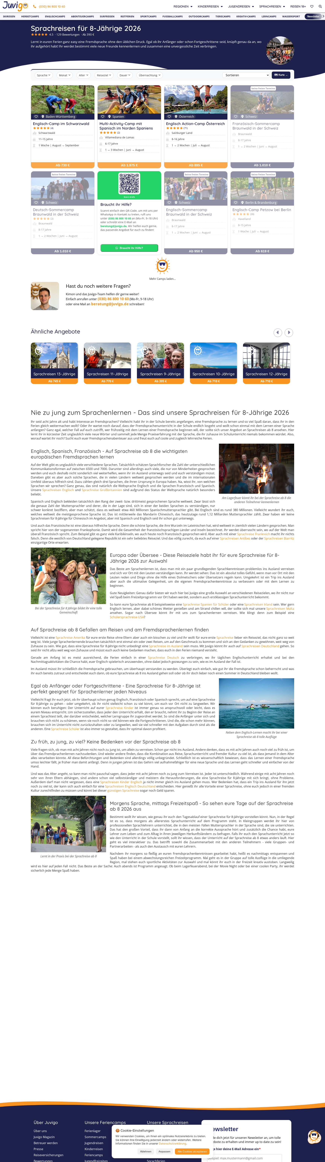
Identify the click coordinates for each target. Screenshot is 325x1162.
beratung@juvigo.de (113, 226)
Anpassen (164, 1151)
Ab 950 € (196, 251)
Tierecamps (223, 16)
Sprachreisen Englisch (58, 490)
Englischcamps (55, 16)
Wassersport (291, 16)
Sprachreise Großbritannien (102, 490)
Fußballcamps (172, 16)
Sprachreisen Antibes (235, 538)
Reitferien (127, 16)
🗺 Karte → (281, 74)
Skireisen (9, 16)
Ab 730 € (63, 165)
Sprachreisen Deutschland (260, 646)
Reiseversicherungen (48, 1155)
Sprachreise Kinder (119, 708)
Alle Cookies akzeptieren (192, 1151)
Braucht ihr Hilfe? (131, 247)
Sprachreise (224, 638)
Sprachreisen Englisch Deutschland (130, 786)
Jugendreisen (94, 1143)
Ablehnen (145, 1151)
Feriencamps (94, 1155)
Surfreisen (107, 16)
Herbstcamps (30, 16)
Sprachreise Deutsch (163, 657)
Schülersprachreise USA (127, 617)
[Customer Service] (314, 1136)
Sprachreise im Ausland (166, 646)
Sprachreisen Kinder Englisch (121, 782)
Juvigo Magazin (44, 1137)
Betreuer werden (46, 1143)
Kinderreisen (94, 1149)
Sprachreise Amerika (70, 638)
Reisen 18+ (298, 6)
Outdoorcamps (199, 16)
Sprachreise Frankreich (253, 534)
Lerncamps (269, 16)
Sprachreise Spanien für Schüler (206, 604)
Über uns (40, 1131)
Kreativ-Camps (246, 16)
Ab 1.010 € (262, 165)
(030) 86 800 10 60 (52, 6)
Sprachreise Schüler (65, 729)
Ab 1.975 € (129, 165)
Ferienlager (93, 1131)
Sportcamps (148, 16)
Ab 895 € (196, 165)
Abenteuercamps (82, 16)
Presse (38, 1149)
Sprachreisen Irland (258, 604)
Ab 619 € (262, 251)
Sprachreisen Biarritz (279, 538)
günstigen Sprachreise (123, 790)
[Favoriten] (312, 6)
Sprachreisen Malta (280, 609)
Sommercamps (95, 1137)
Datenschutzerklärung (172, 1143)
